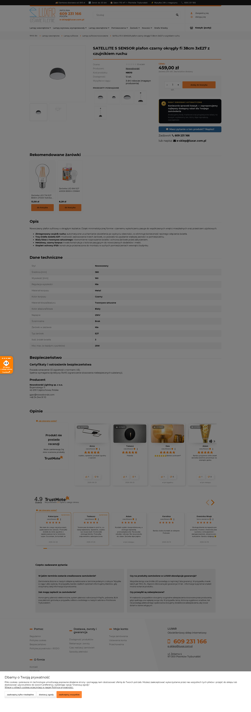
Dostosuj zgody (46, 694)
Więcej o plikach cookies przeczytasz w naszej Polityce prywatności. (39, 687)
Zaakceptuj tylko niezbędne (20, 694)
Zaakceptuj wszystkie (69, 694)
